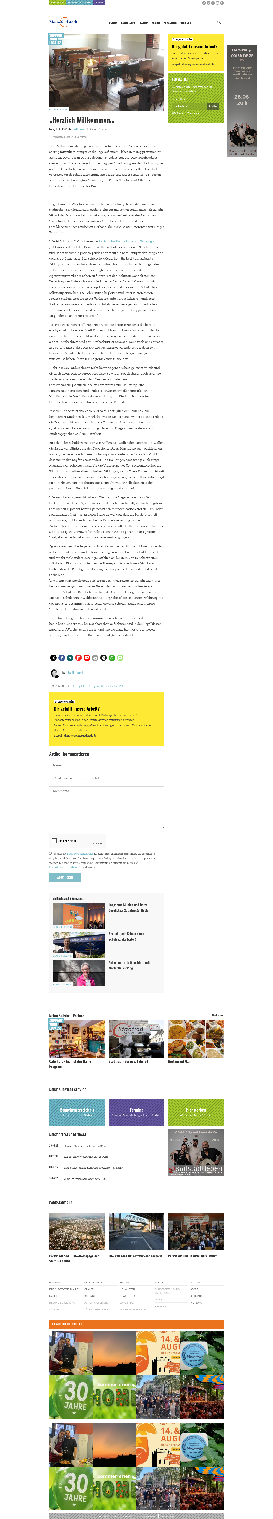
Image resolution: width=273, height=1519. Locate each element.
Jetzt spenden (63, 779)
